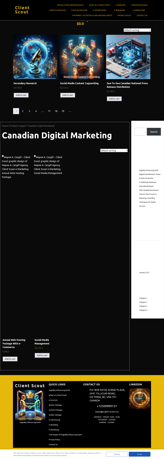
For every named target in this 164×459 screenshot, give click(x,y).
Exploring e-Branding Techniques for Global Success (147, 202)
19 (63, 111)
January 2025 (144, 272)
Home (5, 126)
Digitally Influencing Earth (148, 170)
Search (138, 125)
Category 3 (143, 306)
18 (56, 111)
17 (49, 111)
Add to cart (21, 95)
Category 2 (143, 302)
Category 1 (143, 298)
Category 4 (143, 310)
